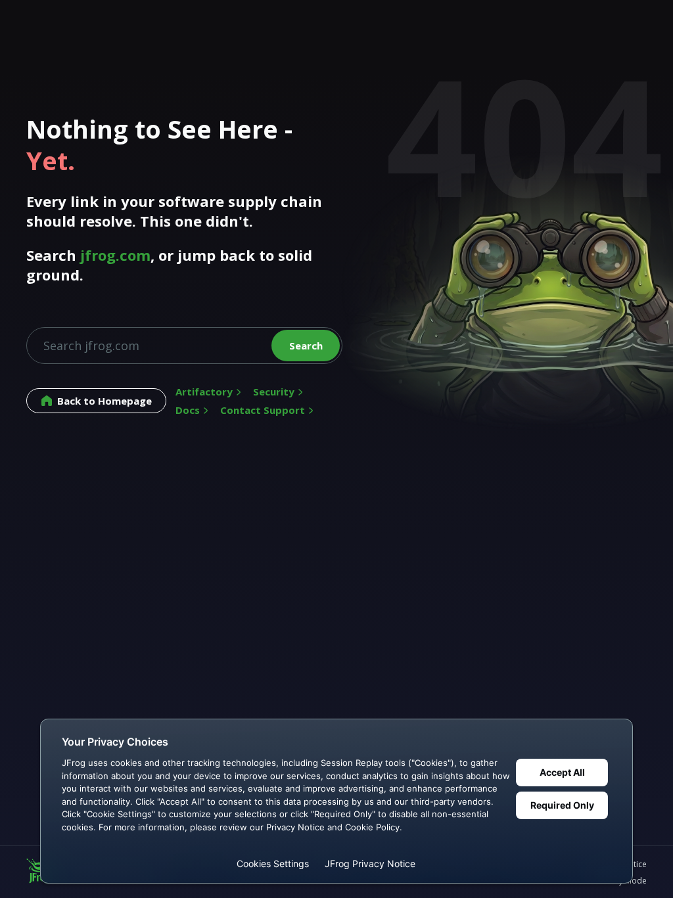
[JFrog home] (39, 872)
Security (273, 391)
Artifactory (204, 391)
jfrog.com (115, 255)
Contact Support (262, 409)
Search (306, 345)
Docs (187, 409)
